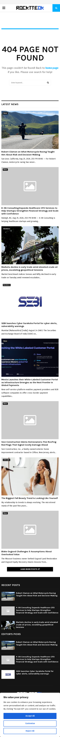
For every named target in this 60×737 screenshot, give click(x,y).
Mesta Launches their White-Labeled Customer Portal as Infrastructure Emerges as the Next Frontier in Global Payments (29, 382)
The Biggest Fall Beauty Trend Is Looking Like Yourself (29, 498)
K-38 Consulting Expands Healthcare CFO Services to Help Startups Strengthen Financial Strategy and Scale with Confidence (29, 211)
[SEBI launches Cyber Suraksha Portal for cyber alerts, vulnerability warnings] (30, 302)
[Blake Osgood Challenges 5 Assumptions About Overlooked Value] (30, 530)
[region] (30, 715)
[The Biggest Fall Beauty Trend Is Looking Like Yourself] (30, 476)
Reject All (30, 731)
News (5, 113)
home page (51, 67)
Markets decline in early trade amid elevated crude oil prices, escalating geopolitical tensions (29, 268)
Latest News (9, 104)
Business (6, 229)
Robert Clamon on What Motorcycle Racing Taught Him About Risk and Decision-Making (28, 153)
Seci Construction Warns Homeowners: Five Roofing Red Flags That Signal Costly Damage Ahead (28, 443)
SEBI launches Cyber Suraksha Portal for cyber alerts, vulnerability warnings (35, 672)
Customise (30, 723)
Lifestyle (6, 460)
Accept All (30, 716)
